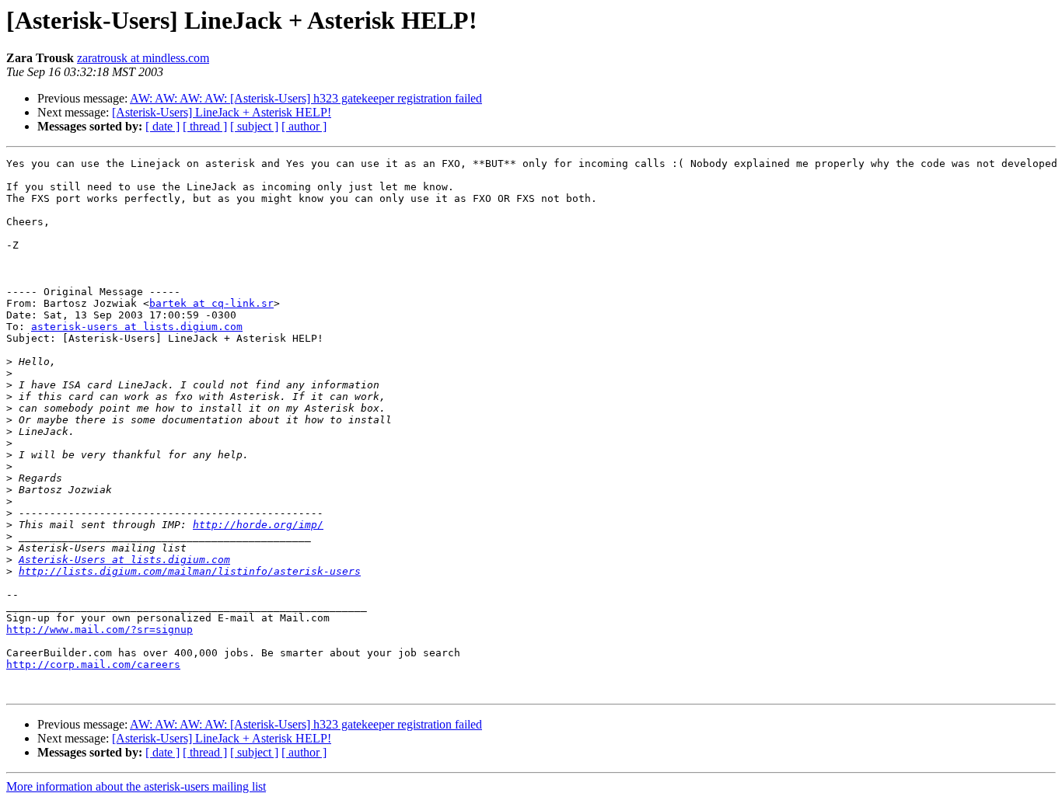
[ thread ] (205, 126)
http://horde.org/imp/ (258, 524)
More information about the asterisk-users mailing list (136, 786)
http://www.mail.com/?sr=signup (99, 629)
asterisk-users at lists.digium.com (137, 326)
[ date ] (162, 126)
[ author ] (304, 126)
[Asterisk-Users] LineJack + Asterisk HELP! (221, 112)
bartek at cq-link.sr (211, 303)
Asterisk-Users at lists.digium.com (124, 559)
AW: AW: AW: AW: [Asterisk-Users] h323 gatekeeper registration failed (306, 98)
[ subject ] (254, 126)
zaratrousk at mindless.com (143, 57)
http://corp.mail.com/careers (93, 664)
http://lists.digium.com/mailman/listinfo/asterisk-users (190, 571)
